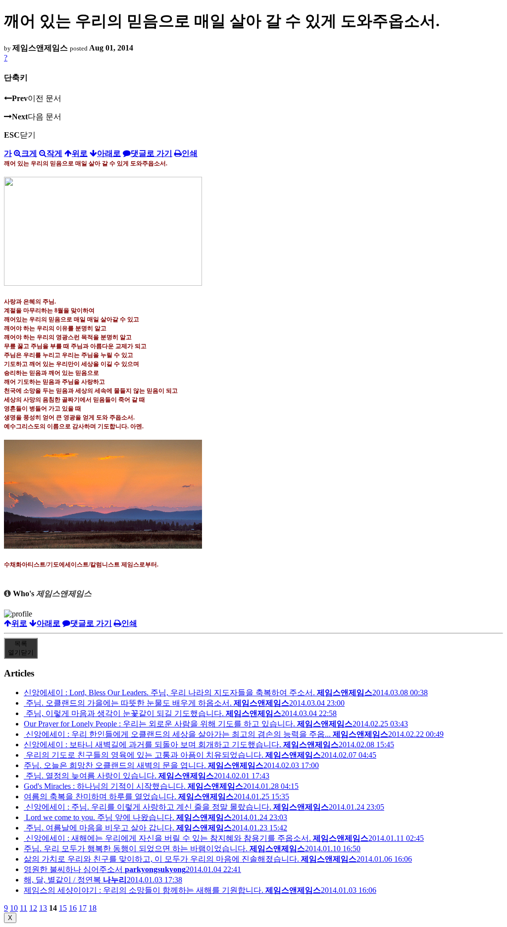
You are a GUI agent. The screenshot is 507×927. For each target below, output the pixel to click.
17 (83, 908)
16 (73, 908)
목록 (21, 648)
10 (14, 908)
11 (23, 908)
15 (63, 908)
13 (43, 908)
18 (93, 908)
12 (33, 908)
